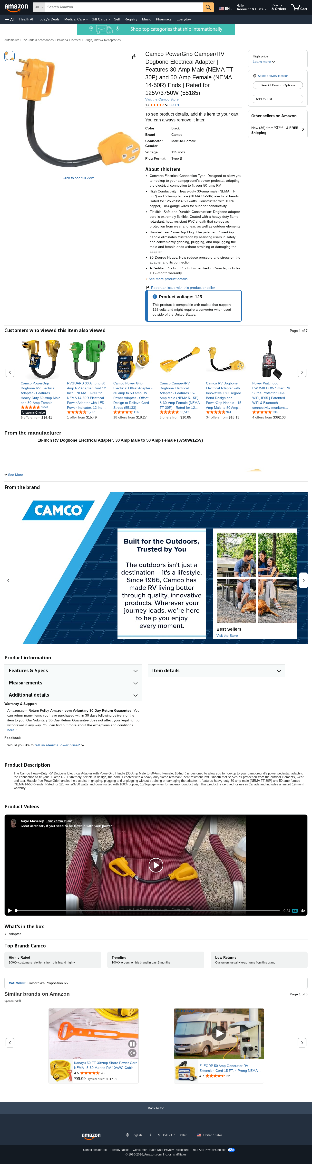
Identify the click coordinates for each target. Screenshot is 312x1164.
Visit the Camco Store (162, 99)
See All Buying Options (278, 85)
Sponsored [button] (11, 1000)
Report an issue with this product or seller (183, 288)
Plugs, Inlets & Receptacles (103, 40)
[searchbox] (124, 7)
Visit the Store (227, 635)
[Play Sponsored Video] (219, 1034)
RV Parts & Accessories (38, 40)
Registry (131, 19)
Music (146, 19)
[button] (10, 19)
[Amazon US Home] (91, 1137)
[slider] (147, 910)
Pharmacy (164, 19)
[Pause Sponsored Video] (132, 1044)
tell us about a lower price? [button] (58, 745)
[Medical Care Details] (87, 19)
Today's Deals (48, 19)
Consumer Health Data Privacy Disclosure (161, 1150)
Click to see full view (78, 178)
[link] (41, 393)
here (10, 730)
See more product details (168, 279)
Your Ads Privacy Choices (209, 1150)
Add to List (264, 99)
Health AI (26, 19)
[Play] (8, 911)
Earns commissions (59, 821)
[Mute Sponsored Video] (132, 1053)
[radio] (9, 56)
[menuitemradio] (295, 911)
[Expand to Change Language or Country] (231, 9)
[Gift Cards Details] (109, 19)
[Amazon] (17, 7)
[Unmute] (303, 910)
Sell (117, 19)
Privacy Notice (119, 1150)
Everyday (183, 19)
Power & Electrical (69, 40)
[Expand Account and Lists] (266, 9)
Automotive (11, 40)
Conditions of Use (95, 1150)
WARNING (17, 983)
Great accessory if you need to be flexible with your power (66, 826)
